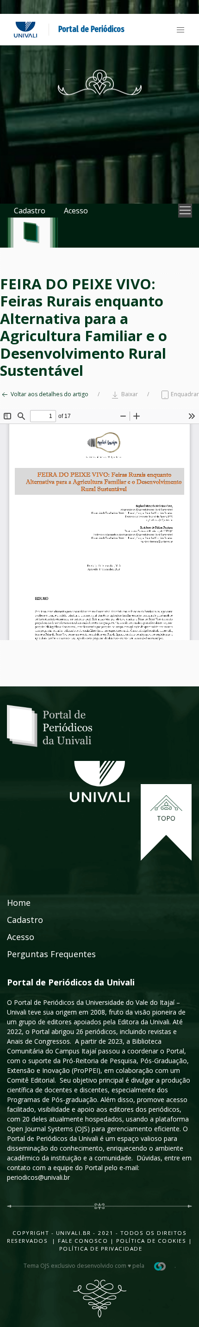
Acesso (76, 211)
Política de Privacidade (101, 1248)
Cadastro (29, 211)
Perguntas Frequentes (51, 953)
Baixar (129, 394)
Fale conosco (82, 1240)
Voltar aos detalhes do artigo (48, 394)
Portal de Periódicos (91, 29)
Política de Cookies (151, 1240)
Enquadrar (184, 394)
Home (19, 902)
